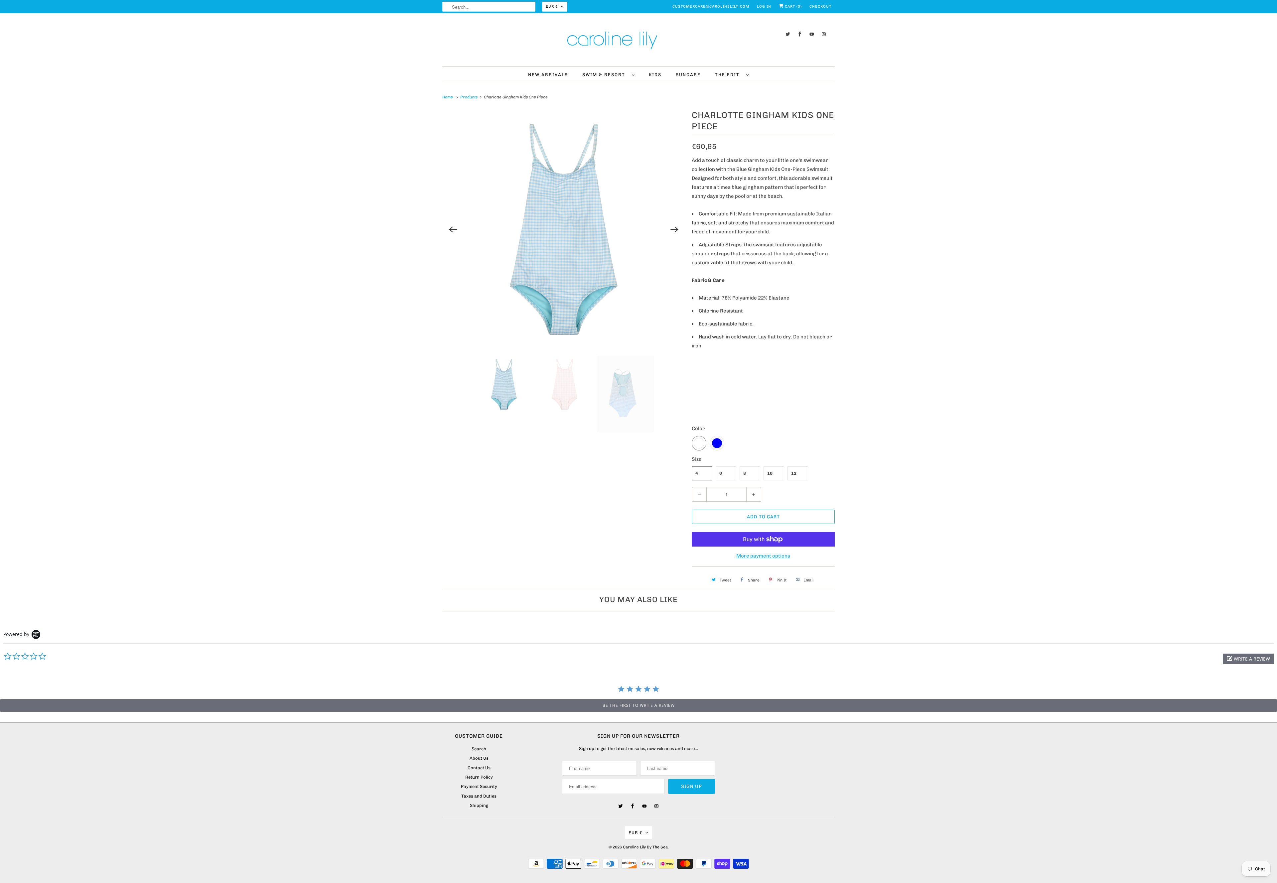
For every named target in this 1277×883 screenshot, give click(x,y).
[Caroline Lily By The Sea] (638, 41)
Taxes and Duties (479, 796)
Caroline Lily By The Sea (645, 847)
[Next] (674, 229)
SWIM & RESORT (605, 74)
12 (793, 473)
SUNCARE (688, 74)
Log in (764, 6)
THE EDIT (729, 74)
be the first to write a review (639, 705)
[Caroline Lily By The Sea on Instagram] (823, 34)
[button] (1248, 659)
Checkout (820, 6)
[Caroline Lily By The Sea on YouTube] (811, 34)
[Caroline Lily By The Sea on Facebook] (799, 34)
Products (469, 97)
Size (697, 459)
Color (698, 429)
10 (770, 473)
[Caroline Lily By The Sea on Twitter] (787, 34)
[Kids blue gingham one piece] (563, 229)
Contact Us (479, 767)
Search (479, 748)
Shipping (479, 805)
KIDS (655, 74)
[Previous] (453, 229)
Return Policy (479, 777)
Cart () (792, 6)
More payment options (763, 556)
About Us (479, 758)
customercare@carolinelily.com (710, 6)
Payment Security (479, 786)
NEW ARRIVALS (548, 74)
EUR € (552, 6)
